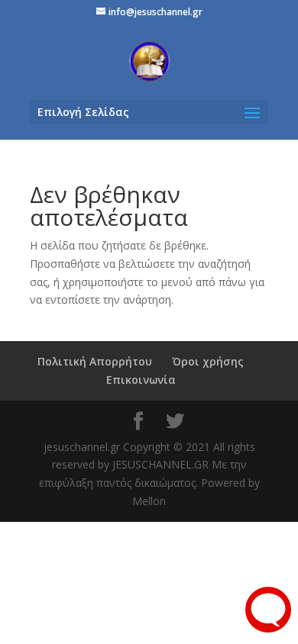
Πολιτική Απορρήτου (94, 361)
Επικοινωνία (141, 379)
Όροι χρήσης (208, 361)
